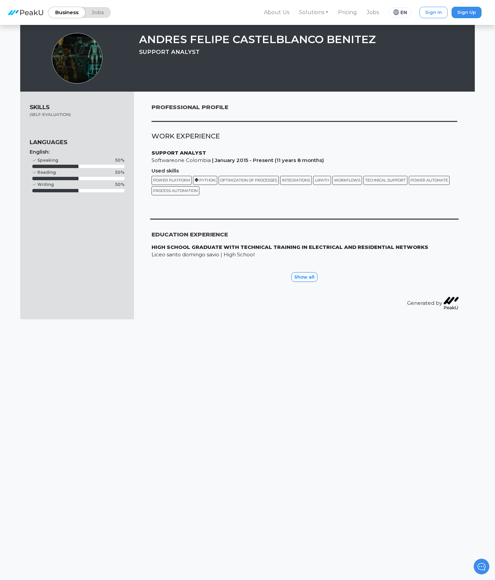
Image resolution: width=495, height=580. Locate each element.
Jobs (373, 12)
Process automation (175, 190)
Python (207, 180)
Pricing (347, 12)
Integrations (296, 180)
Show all (304, 277)
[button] (314, 12)
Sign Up (466, 12)
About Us (276, 12)
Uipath (322, 180)
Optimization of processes (248, 180)
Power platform (171, 180)
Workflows (347, 180)
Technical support (385, 180)
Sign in (433, 12)
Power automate (429, 180)
